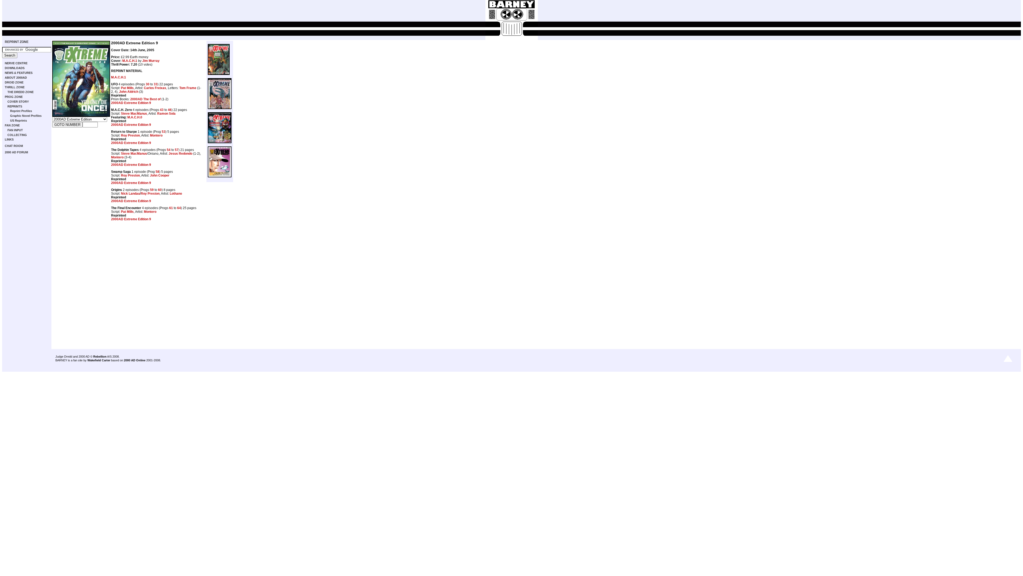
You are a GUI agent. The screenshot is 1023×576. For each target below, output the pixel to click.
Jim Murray (151, 61)
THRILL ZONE (15, 87)
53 (163, 132)
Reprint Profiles (21, 111)
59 (152, 190)
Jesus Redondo (180, 153)
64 (179, 208)
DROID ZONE (14, 82)
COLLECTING (17, 135)
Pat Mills (127, 88)
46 (170, 110)
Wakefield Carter (98, 360)
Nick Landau (130, 193)
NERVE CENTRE (16, 63)
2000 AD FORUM (16, 152)
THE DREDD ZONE (20, 92)
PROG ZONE (14, 96)
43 (162, 110)
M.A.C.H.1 (129, 61)
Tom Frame (187, 88)
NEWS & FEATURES (19, 72)
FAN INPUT (15, 130)
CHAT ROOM (14, 145)
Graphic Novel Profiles (26, 115)
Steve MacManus (134, 113)
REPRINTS (14, 106)
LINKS (9, 139)
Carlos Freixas (155, 88)
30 (147, 84)
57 (176, 150)
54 (168, 150)
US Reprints (18, 120)
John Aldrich (128, 92)
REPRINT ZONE (17, 42)
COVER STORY (18, 101)
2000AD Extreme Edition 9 (131, 103)
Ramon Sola (166, 113)
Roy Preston (130, 135)
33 (155, 84)
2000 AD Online (134, 360)
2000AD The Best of (145, 99)
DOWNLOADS (15, 68)
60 (160, 190)
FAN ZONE (12, 125)
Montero (156, 135)
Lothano (176, 193)
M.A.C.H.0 (134, 117)
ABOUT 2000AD (16, 77)
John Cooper (159, 175)
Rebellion (100, 356)
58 (157, 172)
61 (171, 208)
